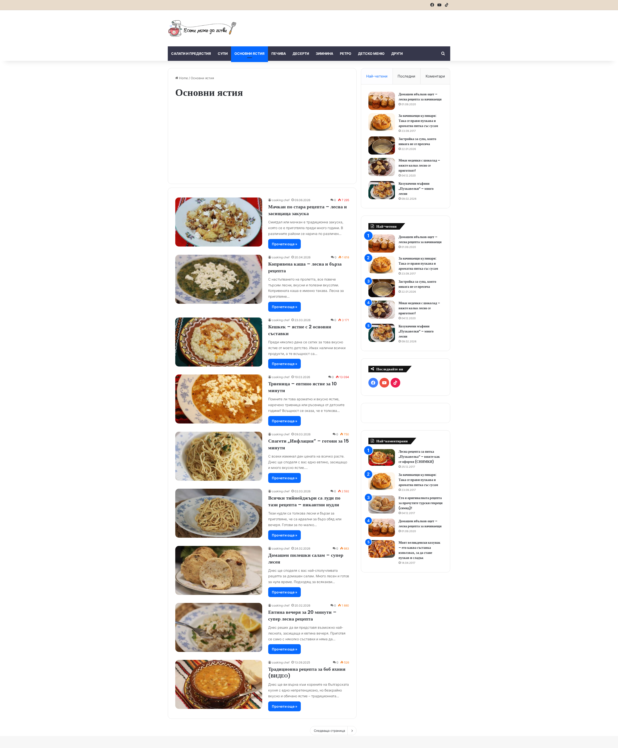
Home (183, 78)
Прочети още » (284, 244)
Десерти (301, 53)
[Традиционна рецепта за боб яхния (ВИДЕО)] (218, 684)
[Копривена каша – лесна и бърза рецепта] (218, 279)
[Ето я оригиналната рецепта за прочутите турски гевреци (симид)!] (381, 504)
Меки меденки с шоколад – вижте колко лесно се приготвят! (419, 165)
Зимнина (324, 53)
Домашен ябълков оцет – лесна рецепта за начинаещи (420, 97)
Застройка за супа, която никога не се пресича (417, 141)
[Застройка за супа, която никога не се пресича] (381, 145)
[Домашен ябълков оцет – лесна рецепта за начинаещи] (381, 101)
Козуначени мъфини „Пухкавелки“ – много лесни (416, 188)
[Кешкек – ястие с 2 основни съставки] (218, 342)
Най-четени (376, 76)
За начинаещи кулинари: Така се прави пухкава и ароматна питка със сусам (418, 120)
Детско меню (371, 53)
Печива (278, 53)
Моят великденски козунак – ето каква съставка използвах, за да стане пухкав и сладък (419, 550)
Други (397, 53)
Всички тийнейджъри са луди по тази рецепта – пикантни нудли (304, 501)
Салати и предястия (191, 53)
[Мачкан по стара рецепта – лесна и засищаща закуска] (218, 222)
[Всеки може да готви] (202, 28)
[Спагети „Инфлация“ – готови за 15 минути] (218, 456)
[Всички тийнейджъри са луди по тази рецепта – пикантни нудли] (218, 513)
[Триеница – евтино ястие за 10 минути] (218, 398)
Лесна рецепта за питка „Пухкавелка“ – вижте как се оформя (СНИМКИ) (419, 456)
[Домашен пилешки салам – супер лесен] (218, 570)
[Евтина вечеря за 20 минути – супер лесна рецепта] (218, 627)
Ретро (345, 53)
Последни (406, 76)
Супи (223, 53)
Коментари (435, 76)
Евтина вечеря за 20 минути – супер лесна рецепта (302, 615)
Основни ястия (249, 53)
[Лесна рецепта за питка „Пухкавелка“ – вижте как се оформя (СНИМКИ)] (381, 457)
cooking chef (280, 200)
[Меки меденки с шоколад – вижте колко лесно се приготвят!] (381, 167)
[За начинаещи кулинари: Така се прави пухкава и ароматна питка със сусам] (381, 122)
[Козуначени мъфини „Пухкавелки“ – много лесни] (381, 190)
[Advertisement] (357, 26)
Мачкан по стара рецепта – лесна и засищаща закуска (307, 210)
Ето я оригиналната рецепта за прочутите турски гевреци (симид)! (420, 502)
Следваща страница (329, 731)
